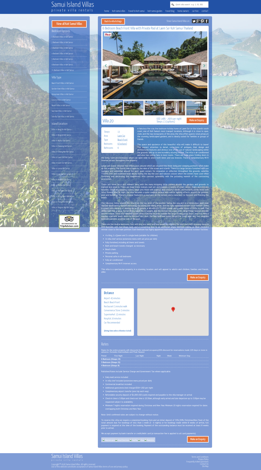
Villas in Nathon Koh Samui (61, 185)
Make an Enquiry (196, 120)
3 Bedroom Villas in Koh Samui (62, 48)
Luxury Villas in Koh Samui (61, 100)
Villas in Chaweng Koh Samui (62, 146)
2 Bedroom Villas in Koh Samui (62, 42)
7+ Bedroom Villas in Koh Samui (63, 70)
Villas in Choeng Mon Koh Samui (63, 152)
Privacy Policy (203, 459)
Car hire (195, 11)
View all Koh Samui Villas (69, 24)
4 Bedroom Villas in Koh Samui (62, 54)
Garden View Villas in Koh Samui (63, 89)
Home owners (183, 11)
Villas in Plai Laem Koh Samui (62, 191)
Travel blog (169, 11)
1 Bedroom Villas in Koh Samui (62, 37)
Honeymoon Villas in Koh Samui (62, 94)
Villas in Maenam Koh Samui (61, 180)
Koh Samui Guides (155, 11)
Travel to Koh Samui (136, 11)
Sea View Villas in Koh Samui (62, 111)
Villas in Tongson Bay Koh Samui (63, 207)
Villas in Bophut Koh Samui (61, 141)
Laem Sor (121, 136)
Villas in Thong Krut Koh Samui (62, 202)
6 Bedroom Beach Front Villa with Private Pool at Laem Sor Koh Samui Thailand (148, 28)
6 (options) (122, 144)
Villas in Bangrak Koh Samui (61, 135)
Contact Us (204, 464)
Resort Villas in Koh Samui (61, 105)
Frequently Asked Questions (197, 462)
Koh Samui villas (118, 11)
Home (106, 11)
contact (205, 11)
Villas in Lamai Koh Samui (61, 168)
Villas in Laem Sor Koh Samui (62, 163)
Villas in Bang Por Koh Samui (61, 130)
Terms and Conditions (200, 457)
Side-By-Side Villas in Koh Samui (63, 117)
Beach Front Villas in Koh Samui (63, 83)
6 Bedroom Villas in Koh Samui (62, 65)
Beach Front (123, 140)
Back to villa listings (113, 21)
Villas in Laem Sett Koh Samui (62, 157)
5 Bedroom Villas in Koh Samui (62, 59)
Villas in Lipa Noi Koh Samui (61, 174)
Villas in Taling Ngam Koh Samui (63, 196)
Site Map (205, 466)
